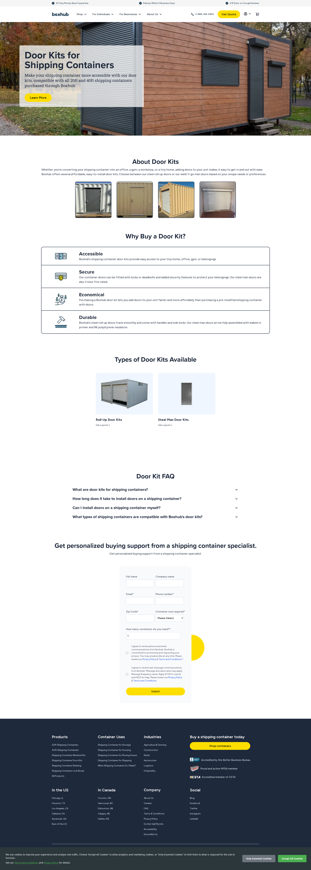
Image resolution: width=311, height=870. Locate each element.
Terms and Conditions (26, 862)
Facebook (195, 803)
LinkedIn (194, 818)
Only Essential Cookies (258, 858)
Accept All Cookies (292, 858)
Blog (192, 798)
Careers (148, 803)
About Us (149, 798)
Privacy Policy (51, 862)
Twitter (193, 808)
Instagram (195, 813)
